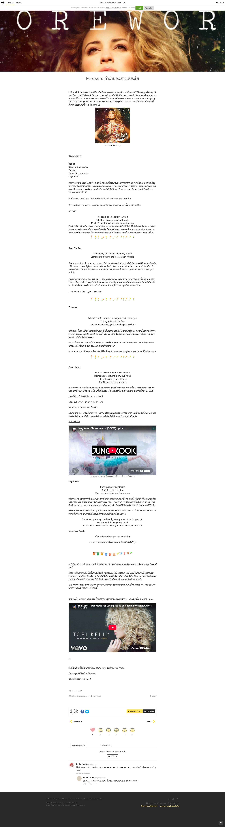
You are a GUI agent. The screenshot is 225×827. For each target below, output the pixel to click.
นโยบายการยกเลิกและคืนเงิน (169, 806)
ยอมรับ (139, 8)
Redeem (79, 799)
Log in (113, 756)
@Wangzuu (87, 781)
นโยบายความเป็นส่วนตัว (113, 8)
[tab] (78, 745)
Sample (71, 799)
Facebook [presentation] (106, 746)
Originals (57, 799)
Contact (94, 799)
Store (18, 3)
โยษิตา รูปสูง (82, 764)
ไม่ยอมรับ (148, 8)
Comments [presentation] (78, 745)
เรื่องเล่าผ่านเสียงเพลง (107, 2)
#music (74, 691)
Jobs (100, 799)
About (86, 799)
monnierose (121, 2)
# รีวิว (80, 691)
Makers (10, 3)
